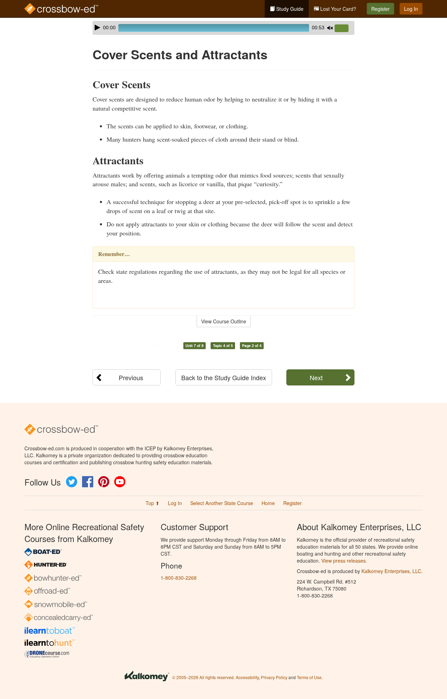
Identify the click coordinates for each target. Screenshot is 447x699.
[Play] (97, 27)
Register (380, 8)
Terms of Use (309, 677)
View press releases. (344, 560)
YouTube (119, 481)
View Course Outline (223, 321)
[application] (223, 28)
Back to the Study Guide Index (223, 377)
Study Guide (289, 8)
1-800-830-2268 (179, 577)
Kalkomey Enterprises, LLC (391, 571)
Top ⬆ (153, 502)
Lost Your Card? (337, 8)
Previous (131, 377)
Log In (411, 8)
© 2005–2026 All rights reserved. (203, 677)
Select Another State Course (221, 502)
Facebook (87, 481)
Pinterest (103, 481)
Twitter (71, 481)
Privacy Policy (274, 677)
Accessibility (247, 677)
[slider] (344, 28)
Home (268, 502)
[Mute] (330, 28)
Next (316, 377)
